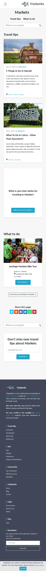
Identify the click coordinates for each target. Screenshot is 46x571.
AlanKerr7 (21, 131)
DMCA (8, 511)
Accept (23, 568)
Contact (8, 494)
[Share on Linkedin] (25, 312)
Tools (7, 523)
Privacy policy (10, 505)
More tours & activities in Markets (22, 294)
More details (22, 282)
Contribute (9, 430)
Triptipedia (36, 4)
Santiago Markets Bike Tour (23, 266)
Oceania (10, 160)
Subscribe (22, 357)
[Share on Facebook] (21, 312)
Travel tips (15, 19)
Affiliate (8, 453)
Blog (7, 491)
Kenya (16, 94)
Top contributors (11, 471)
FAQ (7, 450)
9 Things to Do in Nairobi (19, 71)
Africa (10, 94)
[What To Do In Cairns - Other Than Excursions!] (23, 115)
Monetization (10, 433)
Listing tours (10, 456)
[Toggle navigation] (5, 4)
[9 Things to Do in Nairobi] (23, 51)
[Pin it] (34, 312)
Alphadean (22, 67)
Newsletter (9, 477)
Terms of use (10, 508)
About (8, 488)
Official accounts (11, 474)
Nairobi (21, 94)
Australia (18, 160)
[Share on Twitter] (12, 312)
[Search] (40, 25)
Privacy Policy (39, 565)
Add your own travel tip (22, 210)
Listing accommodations (14, 459)
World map (9, 436)
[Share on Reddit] (16, 312)
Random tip (9, 439)
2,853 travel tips (12, 396)
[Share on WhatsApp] (30, 312)
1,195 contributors (33, 396)
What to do (29, 19)
